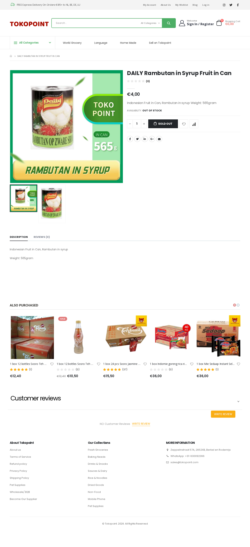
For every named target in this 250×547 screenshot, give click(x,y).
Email (159, 139)
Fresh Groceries (98, 450)
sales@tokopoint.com (184, 462)
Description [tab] (19, 237)
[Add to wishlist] (183, 123)
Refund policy (18, 464)
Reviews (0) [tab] (42, 237)
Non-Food (94, 492)
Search (168, 23)
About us (15, 450)
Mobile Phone (96, 499)
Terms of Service (20, 457)
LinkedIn (145, 139)
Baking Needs (96, 457)
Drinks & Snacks (98, 464)
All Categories (148, 23)
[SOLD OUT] (52, 321)
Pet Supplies (17, 485)
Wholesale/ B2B (20, 492)
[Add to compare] (193, 123)
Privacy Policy (18, 471)
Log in (205, 4)
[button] (234, 305)
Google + (152, 139)
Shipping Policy (19, 478)
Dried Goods (96, 485)
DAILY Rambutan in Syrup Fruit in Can (179, 73)
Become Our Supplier (23, 499)
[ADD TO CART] (145, 321)
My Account (149, 4)
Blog (195, 4)
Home (11, 56)
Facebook (130, 139)
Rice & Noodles (97, 478)
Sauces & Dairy (97, 471)
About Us (166, 4)
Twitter (137, 139)
